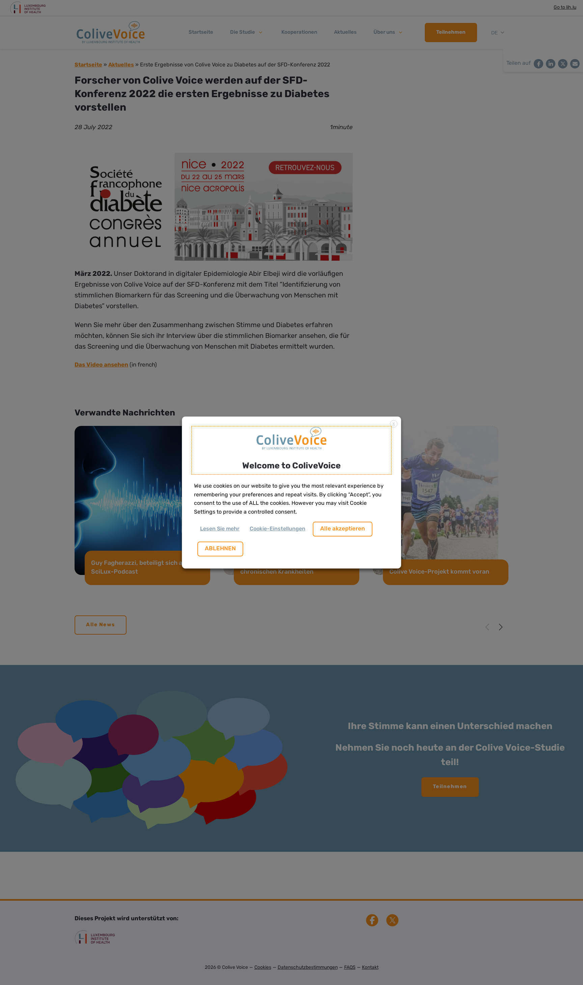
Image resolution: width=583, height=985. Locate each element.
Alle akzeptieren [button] (342, 529)
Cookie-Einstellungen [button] (277, 529)
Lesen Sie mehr (220, 529)
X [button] (393, 424)
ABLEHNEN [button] (220, 549)
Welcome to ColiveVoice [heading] (291, 466)
